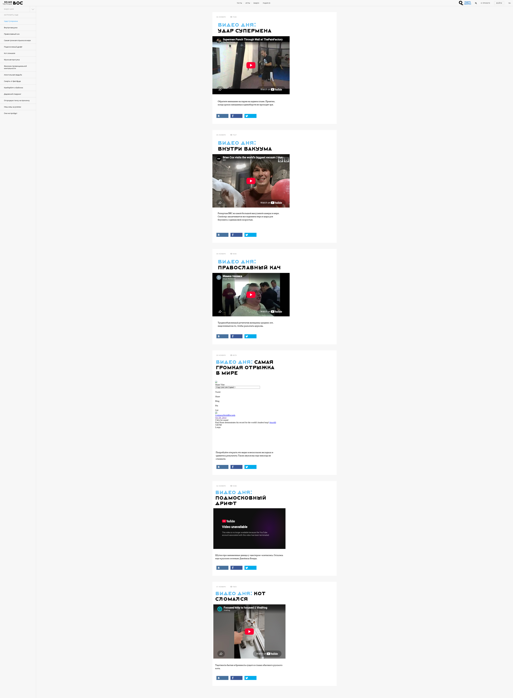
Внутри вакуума (10, 27)
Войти (499, 3)
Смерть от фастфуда (12, 81)
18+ (509, 3)
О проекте (485, 3)
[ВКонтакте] (222, 116)
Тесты (239, 3)
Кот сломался (9, 53)
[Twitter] (250, 116)
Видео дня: (234, 362)
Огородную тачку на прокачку (17, 100)
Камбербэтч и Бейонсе (13, 87)
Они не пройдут (10, 113)
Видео (256, 3)
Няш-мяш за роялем (12, 107)
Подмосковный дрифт (13, 47)
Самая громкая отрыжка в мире (17, 40)
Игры (248, 3)
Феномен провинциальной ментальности (15, 67)
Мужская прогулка (12, 59)
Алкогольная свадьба (13, 75)
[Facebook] (236, 116)
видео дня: (237, 25)
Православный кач (12, 34)
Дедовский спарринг (12, 94)
